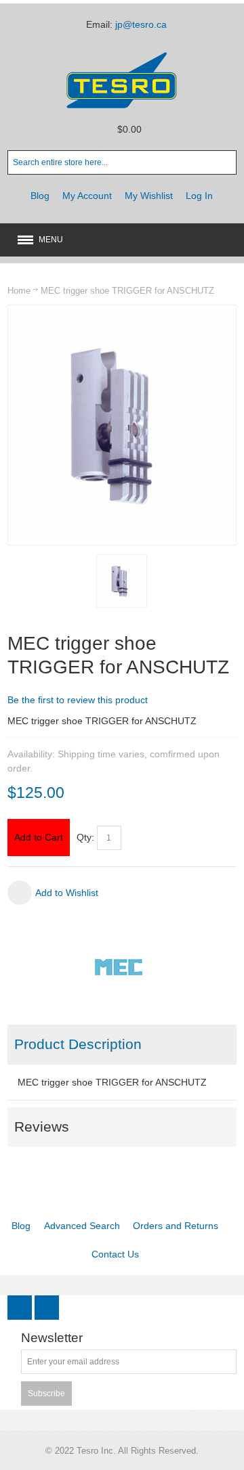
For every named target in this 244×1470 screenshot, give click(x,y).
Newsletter (52, 1338)
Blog (39, 195)
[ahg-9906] (121, 581)
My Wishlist (149, 195)
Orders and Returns (175, 1225)
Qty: (85, 837)
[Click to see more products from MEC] (122, 967)
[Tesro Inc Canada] (122, 80)
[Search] (224, 162)
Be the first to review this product (77, 699)
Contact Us (115, 1254)
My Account (87, 195)
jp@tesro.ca (141, 24)
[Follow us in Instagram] (47, 1307)
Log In (199, 195)
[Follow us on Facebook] (21, 1307)
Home (18, 291)
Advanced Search (82, 1225)
